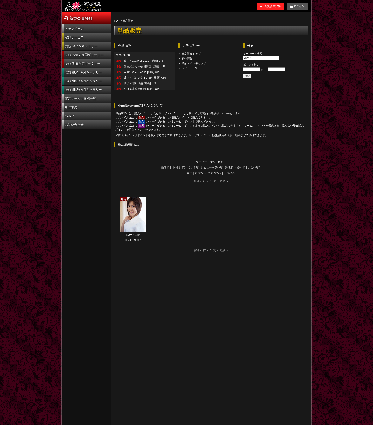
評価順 (229, 167)
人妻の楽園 (84, 54)
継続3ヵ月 (83, 81)
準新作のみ (214, 173)
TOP (116, 20)
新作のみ (200, 173)
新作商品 (187, 58)
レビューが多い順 (212, 167)
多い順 (241, 167)
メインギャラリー (81, 46)
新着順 (165, 167)
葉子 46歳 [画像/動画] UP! (135, 83)
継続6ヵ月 (83, 89)
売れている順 (190, 167)
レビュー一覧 (190, 68)
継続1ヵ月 (83, 72)
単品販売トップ (191, 53)
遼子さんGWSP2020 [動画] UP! (139, 60)
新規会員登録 (272, 6)
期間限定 (82, 63)
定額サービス (74, 37)
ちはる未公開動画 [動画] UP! (137, 88)
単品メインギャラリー (195, 63)
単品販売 (71, 107)
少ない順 (253, 167)
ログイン (299, 6)
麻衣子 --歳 (133, 235)
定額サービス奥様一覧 (80, 98)
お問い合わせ (74, 124)
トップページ (74, 28)
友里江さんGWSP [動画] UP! (137, 72)
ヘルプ (69, 116)
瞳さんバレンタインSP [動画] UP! (140, 77)
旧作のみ (229, 173)
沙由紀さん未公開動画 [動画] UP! (140, 66)
